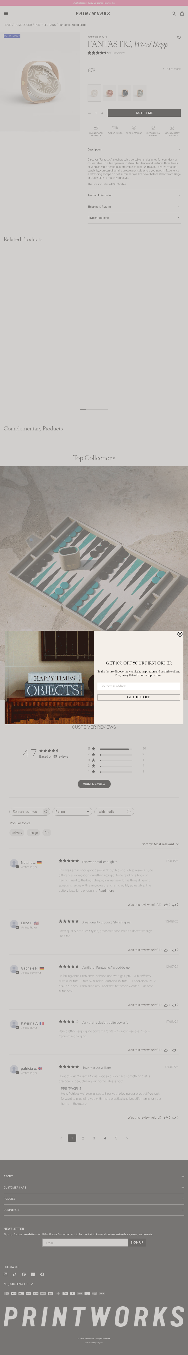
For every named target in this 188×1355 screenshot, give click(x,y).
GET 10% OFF (138, 697)
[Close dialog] (180, 634)
